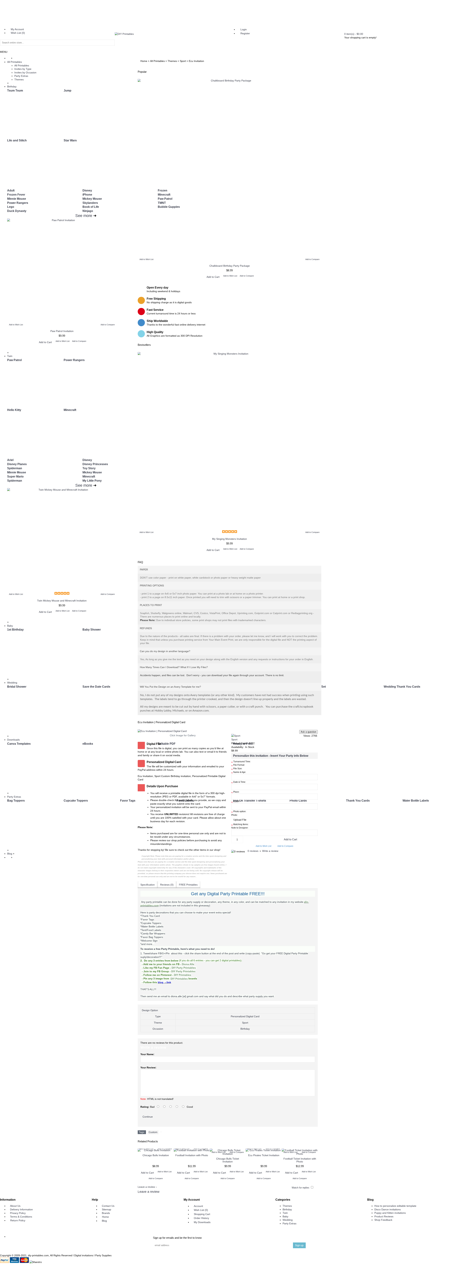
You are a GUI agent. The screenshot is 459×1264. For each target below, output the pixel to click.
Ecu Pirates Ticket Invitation (263, 1155)
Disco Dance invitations (387, 1209)
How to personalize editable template (395, 1205)
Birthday (287, 1209)
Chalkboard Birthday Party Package (229, 265)
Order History (201, 1218)
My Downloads (202, 1222)
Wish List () (201, 1210)
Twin (285, 1212)
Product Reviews (383, 1216)
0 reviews (253, 850)
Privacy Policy (18, 1213)
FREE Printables (188, 884)
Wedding (288, 1219)
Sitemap (106, 1209)
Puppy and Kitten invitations (390, 1212)
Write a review (270, 850)
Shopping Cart (202, 1214)
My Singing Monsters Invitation (229, 538)
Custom (153, 1132)
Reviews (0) (167, 884)
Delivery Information (21, 1209)
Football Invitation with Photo (191, 1155)
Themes (287, 1205)
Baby (285, 1216)
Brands (106, 1213)
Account (198, 1206)
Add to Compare (285, 846)
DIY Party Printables (184, 967)
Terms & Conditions (21, 1216)
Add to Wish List (263, 846)
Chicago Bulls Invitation (156, 1155)
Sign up (299, 1245)
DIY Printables (182, 974)
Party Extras (289, 1223)
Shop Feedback (383, 1219)
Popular (142, 71)
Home (105, 1216)
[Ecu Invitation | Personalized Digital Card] (183, 731)
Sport (234, 739)
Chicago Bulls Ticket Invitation (227, 1160)
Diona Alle (188, 964)
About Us (15, 1205)
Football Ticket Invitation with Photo (299, 1160)
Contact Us (108, 1205)
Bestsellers (144, 344)
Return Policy (17, 1220)
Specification (147, 884)
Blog (104, 1220)
